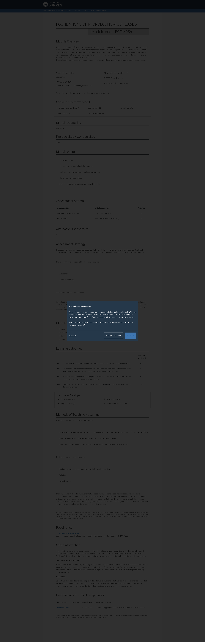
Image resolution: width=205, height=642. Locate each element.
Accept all (130, 336)
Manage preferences (113, 336)
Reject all (72, 336)
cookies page (77, 325)
